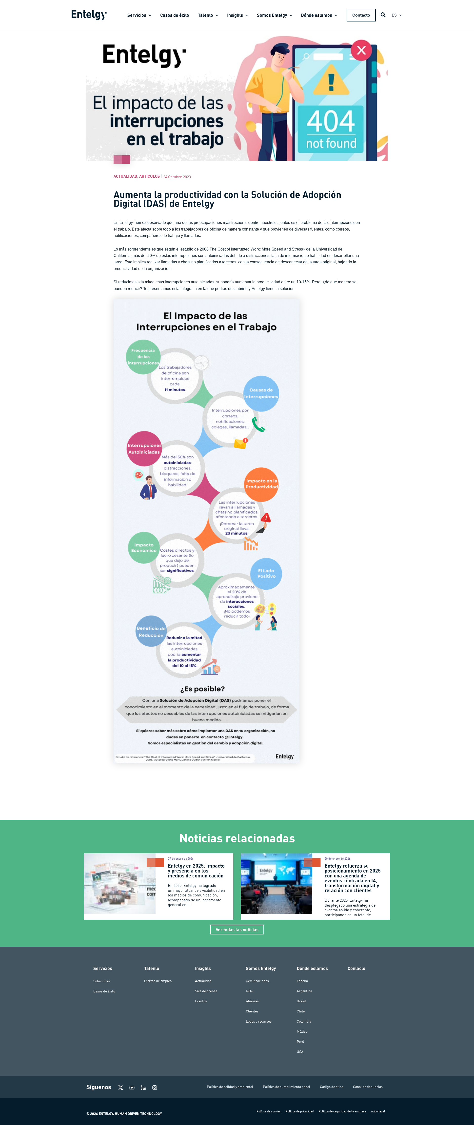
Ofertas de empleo (158, 981)
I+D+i (250, 991)
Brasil (301, 1001)
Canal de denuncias (368, 1087)
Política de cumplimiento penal (286, 1087)
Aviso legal (378, 1111)
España (302, 981)
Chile (301, 1011)
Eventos (201, 1001)
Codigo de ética (331, 1087)
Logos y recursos (259, 1021)
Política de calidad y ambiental (230, 1087)
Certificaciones (257, 981)
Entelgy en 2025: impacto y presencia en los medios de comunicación (196, 870)
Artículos (149, 176)
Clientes (252, 1011)
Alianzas (252, 1001)
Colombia (304, 1021)
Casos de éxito (104, 991)
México (302, 1031)
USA (300, 1051)
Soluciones (101, 981)
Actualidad (125, 176)
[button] (148, 15)
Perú (300, 1041)
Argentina (304, 991)
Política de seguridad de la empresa (342, 1111)
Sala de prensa (206, 991)
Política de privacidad (300, 1111)
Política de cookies (269, 1111)
